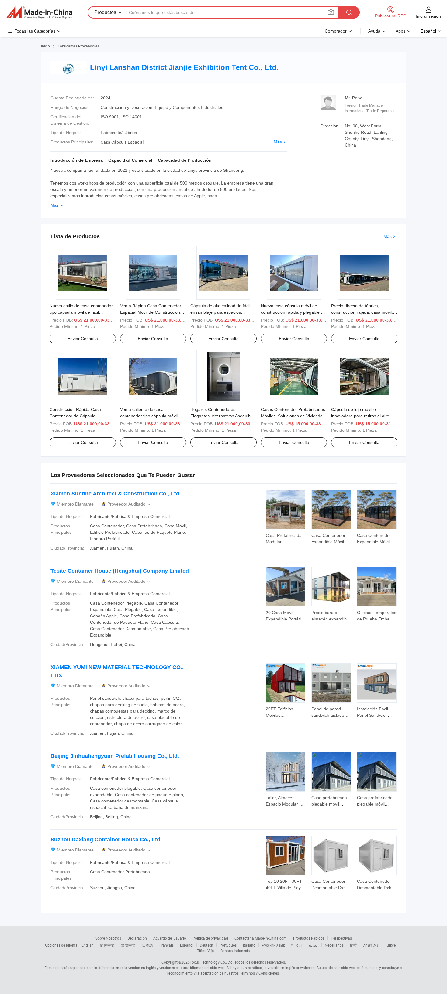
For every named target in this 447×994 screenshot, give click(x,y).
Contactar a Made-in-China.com (260, 938)
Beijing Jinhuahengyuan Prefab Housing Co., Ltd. (114, 756)
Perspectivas (341, 938)
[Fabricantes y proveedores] (39, 12)
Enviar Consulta (83, 338)
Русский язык (273, 945)
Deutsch (206, 945)
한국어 (296, 945)
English (87, 945)
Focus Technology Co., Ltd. (212, 962)
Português (228, 945)
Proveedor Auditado (129, 504)
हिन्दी (353, 945)
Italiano (249, 945)
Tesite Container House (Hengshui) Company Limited (119, 571)
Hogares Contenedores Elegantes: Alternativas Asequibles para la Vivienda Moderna (223, 416)
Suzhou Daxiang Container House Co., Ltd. (106, 840)
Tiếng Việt (205, 950)
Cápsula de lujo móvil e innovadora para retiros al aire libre (360, 416)
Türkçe (390, 945)
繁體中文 (128, 945)
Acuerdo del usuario (169, 938)
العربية (313, 945)
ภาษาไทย (371, 945)
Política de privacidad (210, 938)
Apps (400, 31)
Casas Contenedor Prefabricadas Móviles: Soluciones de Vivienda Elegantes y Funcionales (293, 416)
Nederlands (334, 945)
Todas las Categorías (35, 31)
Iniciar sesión (428, 16)
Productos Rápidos (308, 938)
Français (166, 945)
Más (278, 142)
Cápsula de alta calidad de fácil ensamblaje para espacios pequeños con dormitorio (220, 312)
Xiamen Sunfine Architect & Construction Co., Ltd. (115, 494)
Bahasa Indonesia (235, 950)
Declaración (137, 938)
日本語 (147, 945)
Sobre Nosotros (108, 938)
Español (186, 945)
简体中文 (107, 945)
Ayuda (374, 31)
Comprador (336, 31)
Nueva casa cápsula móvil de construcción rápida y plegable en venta (293, 312)
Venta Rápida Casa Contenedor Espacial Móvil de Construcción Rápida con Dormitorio (150, 312)
